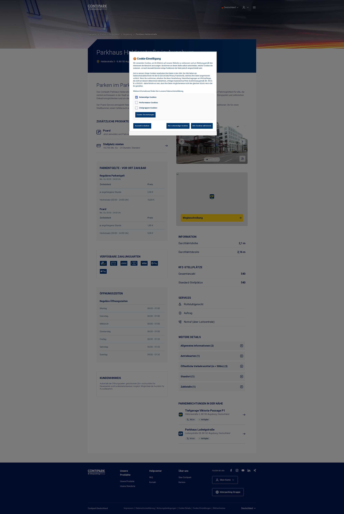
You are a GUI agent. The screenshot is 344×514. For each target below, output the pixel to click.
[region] (173, 93)
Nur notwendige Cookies (178, 126)
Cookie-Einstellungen (145, 115)
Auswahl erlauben (142, 126)
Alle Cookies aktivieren (202, 126)
